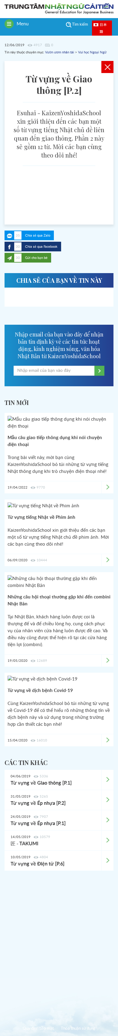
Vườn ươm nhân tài (59, 52)
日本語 (103, 28)
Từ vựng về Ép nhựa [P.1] (38, 823)
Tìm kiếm (80, 25)
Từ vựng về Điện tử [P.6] (37, 864)
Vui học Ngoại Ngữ (92, 52)
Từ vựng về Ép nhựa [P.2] (38, 803)
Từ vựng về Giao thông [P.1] (41, 783)
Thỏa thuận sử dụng (78, 1029)
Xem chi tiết (107, 780)
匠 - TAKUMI (24, 843)
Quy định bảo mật (38, 1029)
